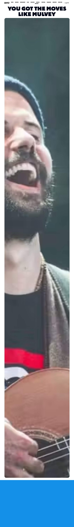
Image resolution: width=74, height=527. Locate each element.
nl (66, 2)
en (68, 2)
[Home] (6, 3)
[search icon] (64, 2)
